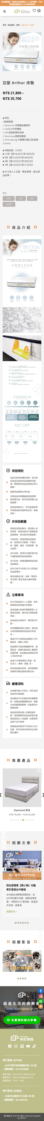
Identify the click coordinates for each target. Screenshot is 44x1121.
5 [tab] (25, 923)
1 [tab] (15, 923)
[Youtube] (28, 1046)
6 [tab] (28, 923)
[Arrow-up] (40, 1006)
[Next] (39, 869)
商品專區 (11, 25)
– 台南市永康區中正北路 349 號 (18, 1096)
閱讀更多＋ (11, 911)
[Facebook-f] (40, 990)
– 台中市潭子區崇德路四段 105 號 (19, 1065)
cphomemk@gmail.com (22, 1077)
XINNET (23, 1118)
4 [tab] (23, 923)
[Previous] (4, 869)
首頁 (4, 25)
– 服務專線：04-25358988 (16, 1069)
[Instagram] (40, 996)
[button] (10, 820)
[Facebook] (10, 1046)
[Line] (40, 1001)
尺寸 (5, 193)
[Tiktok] (34, 1046)
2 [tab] (18, 923)
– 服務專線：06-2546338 (15, 1099)
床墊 (18, 25)
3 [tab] (20, 923)
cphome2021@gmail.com (23, 1074)
